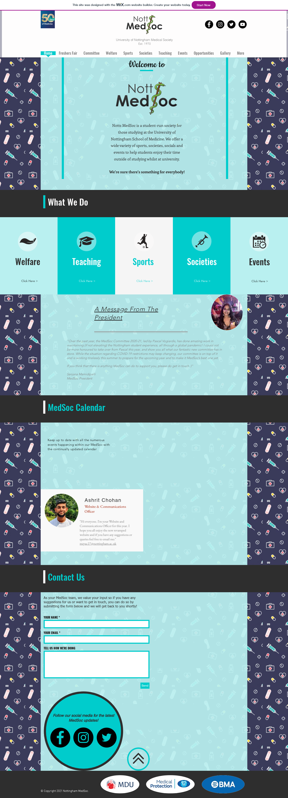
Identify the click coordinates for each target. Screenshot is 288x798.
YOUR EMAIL (51, 632)
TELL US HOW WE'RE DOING (59, 648)
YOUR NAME (51, 617)
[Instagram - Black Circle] (220, 24)
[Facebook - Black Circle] (209, 24)
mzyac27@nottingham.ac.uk (98, 543)
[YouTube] (242, 24)
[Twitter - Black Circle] (231, 24)
